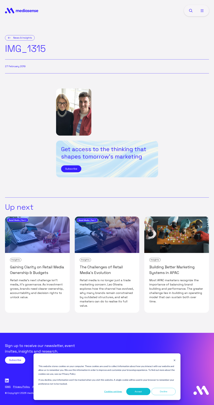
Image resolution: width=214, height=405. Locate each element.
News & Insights (22, 37)
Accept (138, 391)
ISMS (8, 386)
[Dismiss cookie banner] (174, 360)
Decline (163, 391)
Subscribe (71, 168)
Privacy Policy (69, 374)
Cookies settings (113, 391)
